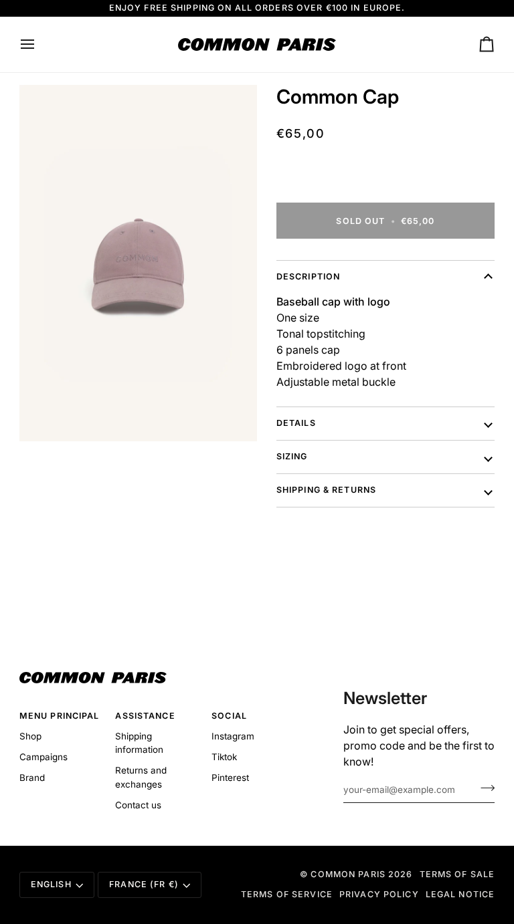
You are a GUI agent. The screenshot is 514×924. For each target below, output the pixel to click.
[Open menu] (39, 44)
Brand (32, 777)
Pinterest (230, 777)
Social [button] (229, 716)
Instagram (232, 736)
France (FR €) (144, 884)
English (51, 884)
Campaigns (43, 757)
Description (308, 276)
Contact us (138, 805)
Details (296, 423)
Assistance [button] (145, 716)
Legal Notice (460, 894)
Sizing (292, 456)
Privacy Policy (379, 894)
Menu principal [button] (59, 716)
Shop (30, 736)
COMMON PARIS (348, 874)
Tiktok (224, 757)
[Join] (484, 788)
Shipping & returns (326, 490)
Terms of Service (287, 894)
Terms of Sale (457, 874)
